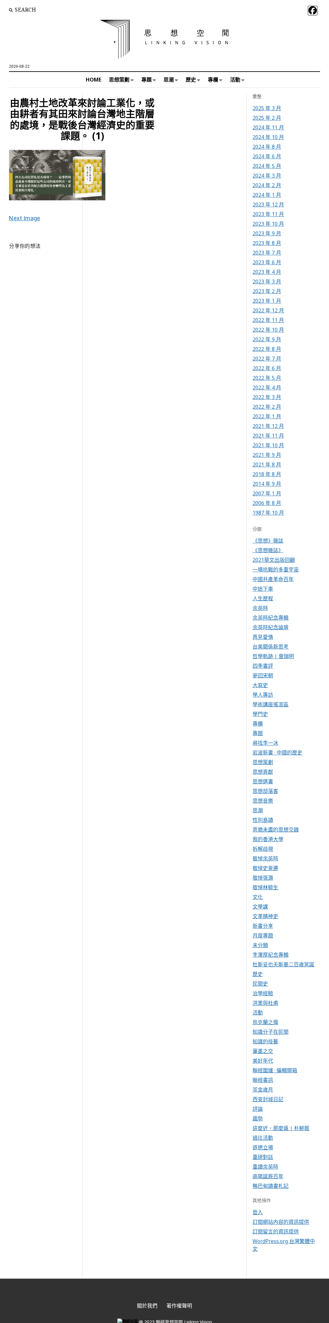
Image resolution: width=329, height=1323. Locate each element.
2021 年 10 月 (268, 445)
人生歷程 (263, 598)
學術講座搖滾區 (271, 704)
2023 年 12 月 (268, 204)
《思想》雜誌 (268, 540)
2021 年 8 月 (267, 464)
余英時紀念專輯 (271, 617)
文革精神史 (265, 916)
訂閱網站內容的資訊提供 (281, 1221)
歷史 (191, 79)
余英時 (260, 608)
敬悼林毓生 (265, 887)
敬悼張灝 (263, 877)
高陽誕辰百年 (268, 1176)
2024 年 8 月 (267, 146)
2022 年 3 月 (267, 397)
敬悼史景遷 (265, 868)
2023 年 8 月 (267, 243)
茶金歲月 (263, 1089)
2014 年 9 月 (267, 483)
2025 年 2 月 (267, 117)
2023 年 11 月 (268, 214)
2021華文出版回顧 (274, 559)
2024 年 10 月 (268, 137)
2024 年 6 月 (267, 156)
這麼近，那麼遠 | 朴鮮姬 (281, 1128)
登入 (258, 1212)
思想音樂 (263, 800)
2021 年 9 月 (267, 454)
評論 (258, 1108)
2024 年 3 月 (267, 175)
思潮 (169, 79)
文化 (258, 897)
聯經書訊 (263, 1080)
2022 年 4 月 (267, 387)
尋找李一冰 (265, 742)
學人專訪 (263, 694)
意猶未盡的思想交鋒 (276, 829)
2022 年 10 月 (268, 329)
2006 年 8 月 (267, 503)
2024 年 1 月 (267, 194)
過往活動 (263, 1137)
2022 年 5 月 (267, 377)
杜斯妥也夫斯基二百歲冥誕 (283, 964)
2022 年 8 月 (267, 349)
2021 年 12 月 (268, 426)
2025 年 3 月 (267, 108)
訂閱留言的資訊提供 (276, 1231)
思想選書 (263, 781)
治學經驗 (263, 993)
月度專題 (263, 935)
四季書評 (263, 665)
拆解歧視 (263, 848)
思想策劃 (119, 79)
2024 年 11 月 (268, 127)
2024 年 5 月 (267, 166)
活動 (235, 79)
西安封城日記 (268, 1099)
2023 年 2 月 (267, 291)
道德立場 (263, 1147)
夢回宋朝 (263, 675)
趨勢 (258, 1118)
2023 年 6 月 (267, 262)
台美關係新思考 (271, 646)
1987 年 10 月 (268, 512)
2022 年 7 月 (267, 358)
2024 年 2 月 (267, 185)
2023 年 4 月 (267, 271)
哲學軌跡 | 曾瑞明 (273, 656)
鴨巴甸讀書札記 (271, 1185)
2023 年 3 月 (267, 281)
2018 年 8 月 (267, 474)
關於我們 (147, 1305)
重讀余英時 (265, 1166)
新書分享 (263, 925)
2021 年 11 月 (268, 435)
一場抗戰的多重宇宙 (276, 569)
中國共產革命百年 (273, 579)
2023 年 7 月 (267, 252)
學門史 (260, 714)
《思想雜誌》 (268, 550)
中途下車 (263, 588)
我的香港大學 (268, 839)
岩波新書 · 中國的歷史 (277, 752)
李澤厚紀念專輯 (271, 954)
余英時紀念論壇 (271, 627)
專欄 (213, 79)
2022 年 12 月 (268, 310)
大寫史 (260, 685)
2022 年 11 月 (268, 320)
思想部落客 (265, 791)
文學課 (260, 906)
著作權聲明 (179, 1305)
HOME (93, 79)
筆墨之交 (263, 1051)
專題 (146, 79)
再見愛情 (263, 636)
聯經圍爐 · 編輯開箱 (275, 1070)
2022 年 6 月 (267, 368)
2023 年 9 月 (267, 233)
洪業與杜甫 (265, 1002)
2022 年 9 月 (267, 339)
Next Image (24, 218)
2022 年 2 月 (267, 406)
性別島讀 (263, 819)
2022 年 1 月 (267, 416)
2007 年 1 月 (267, 493)
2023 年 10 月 (268, 223)
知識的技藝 (265, 1041)
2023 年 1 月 (267, 300)
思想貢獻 (263, 771)
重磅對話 (263, 1157)
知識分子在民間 (271, 1031)
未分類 (260, 945)
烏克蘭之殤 (265, 1022)
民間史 (260, 983)
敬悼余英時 (265, 858)
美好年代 (263, 1060)
